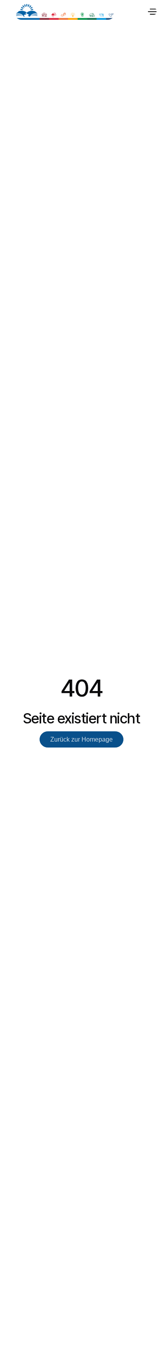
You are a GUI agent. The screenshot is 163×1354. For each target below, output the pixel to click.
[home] (65, 12)
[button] (152, 12)
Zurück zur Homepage (81, 739)
